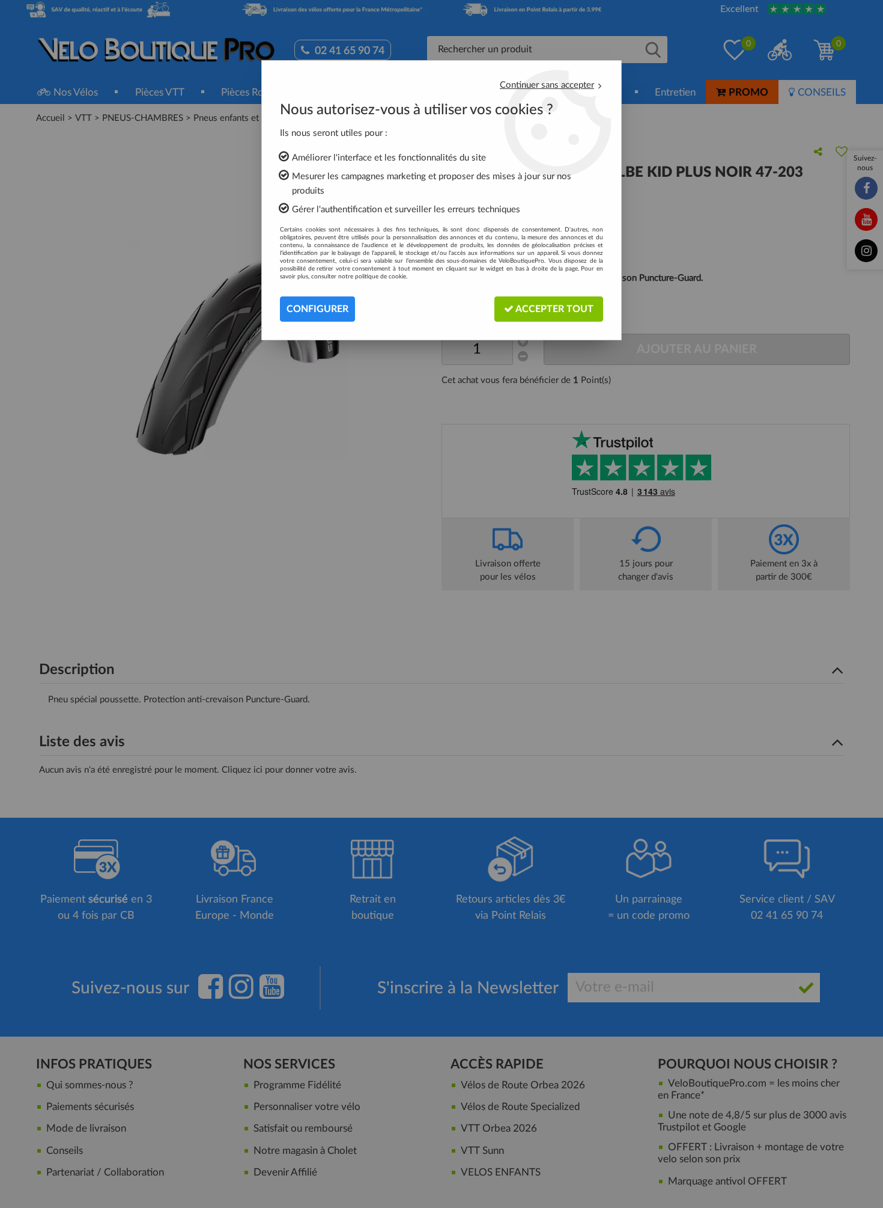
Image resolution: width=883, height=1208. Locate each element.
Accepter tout (553, 309)
